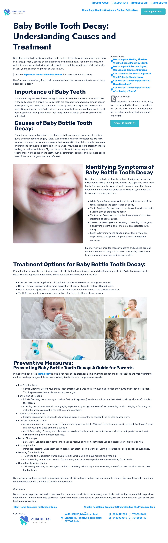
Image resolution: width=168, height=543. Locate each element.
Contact (121, 10)
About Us (99, 10)
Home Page (88, 10)
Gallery (129, 10)
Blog (135, 10)
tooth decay (44, 373)
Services (110, 10)
